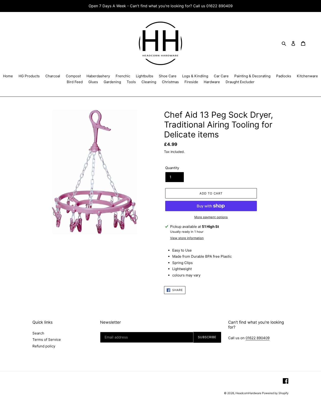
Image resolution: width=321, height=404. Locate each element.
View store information (187, 238)
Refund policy (43, 346)
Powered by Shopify (275, 393)
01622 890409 (258, 338)
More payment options (211, 217)
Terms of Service (46, 339)
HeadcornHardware (248, 393)
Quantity (172, 168)
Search (38, 333)
